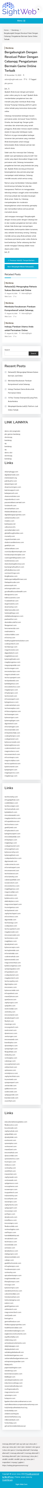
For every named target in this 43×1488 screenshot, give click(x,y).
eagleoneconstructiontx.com (15, 1334)
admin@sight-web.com (13, 79)
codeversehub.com (12, 957)
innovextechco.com (12, 886)
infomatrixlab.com (11, 953)
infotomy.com (10, 638)
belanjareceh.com (11, 493)
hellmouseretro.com (12, 598)
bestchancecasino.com (13, 1374)
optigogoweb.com (11, 1095)
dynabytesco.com (11, 1251)
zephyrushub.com (11, 1131)
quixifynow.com (10, 1000)
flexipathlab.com (11, 1052)
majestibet (6, 1462)
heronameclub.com (12, 628)
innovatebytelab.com (12, 837)
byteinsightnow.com (12, 745)
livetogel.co (9, 1318)
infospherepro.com (12, 1266)
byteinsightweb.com (12, 659)
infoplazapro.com (11, 693)
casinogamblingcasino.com (15, 558)
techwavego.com (11, 923)
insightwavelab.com (12, 1279)
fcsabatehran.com (11, 601)
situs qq (5, 1447)
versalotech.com (11, 1239)
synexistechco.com (12, 1159)
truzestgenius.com (12, 907)
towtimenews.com (12, 561)
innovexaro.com (11, 987)
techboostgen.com (12, 806)
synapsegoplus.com (12, 969)
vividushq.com (10, 1055)
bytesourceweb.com (12, 742)
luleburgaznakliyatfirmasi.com (16, 579)
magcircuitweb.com (12, 674)
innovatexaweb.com (12, 815)
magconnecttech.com (13, 1312)
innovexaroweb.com (12, 935)
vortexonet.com (11, 1146)
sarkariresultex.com (12, 518)
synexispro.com (11, 1395)
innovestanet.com (11, 1015)
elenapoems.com (11, 595)
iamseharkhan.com (12, 509)
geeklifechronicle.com (13, 1263)
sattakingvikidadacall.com (14, 1352)
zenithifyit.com (10, 1171)
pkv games (9, 83)
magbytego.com (11, 843)
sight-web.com (21, 1484)
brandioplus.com (11, 1043)
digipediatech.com (11, 653)
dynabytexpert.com (12, 1018)
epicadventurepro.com (13, 1275)
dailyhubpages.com (12, 1346)
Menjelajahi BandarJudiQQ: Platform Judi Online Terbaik (23, 408)
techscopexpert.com (12, 678)
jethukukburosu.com (12, 570)
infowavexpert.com (12, 699)
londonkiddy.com (11, 1411)
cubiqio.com (9, 1260)
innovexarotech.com (12, 754)
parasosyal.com (11, 585)
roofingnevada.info (12, 1389)
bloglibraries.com (11, 576)
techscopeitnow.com (12, 764)
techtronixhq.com (11, 797)
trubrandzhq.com (11, 1196)
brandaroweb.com (11, 1098)
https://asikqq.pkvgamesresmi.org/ (15, 1465)
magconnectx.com (12, 1392)
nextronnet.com (11, 1030)
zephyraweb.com (11, 1177)
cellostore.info (10, 527)
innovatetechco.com (12, 687)
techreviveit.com (11, 696)
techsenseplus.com (12, 708)
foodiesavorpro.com (12, 1269)
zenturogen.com (11, 1036)
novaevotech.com (11, 883)
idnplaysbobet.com (12, 1349)
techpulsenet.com (11, 910)
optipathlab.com (11, 1134)
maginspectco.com (12, 773)
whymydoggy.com (11, 472)
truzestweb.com (11, 1079)
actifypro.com (10, 1214)
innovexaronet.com (12, 870)
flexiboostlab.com (11, 1226)
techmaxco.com (11, 1242)
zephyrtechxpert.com (13, 914)
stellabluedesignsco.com (14, 616)
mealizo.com (9, 521)
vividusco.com (10, 1165)
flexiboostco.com (11, 1125)
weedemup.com (11, 1371)
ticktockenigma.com (12, 1300)
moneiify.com (10, 536)
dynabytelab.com (11, 1137)
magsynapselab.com (12, 665)
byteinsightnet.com (12, 855)
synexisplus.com (11, 1143)
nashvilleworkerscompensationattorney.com (21, 1404)
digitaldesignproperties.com (15, 515)
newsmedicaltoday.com (13, 1386)
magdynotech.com (12, 978)
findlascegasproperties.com (15, 1325)
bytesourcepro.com (12, 947)
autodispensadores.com (14, 1380)
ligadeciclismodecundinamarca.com (18, 1401)
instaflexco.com (11, 1220)
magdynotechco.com (13, 818)
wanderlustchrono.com (13, 1291)
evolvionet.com (10, 1140)
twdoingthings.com (12, 613)
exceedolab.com (11, 1245)
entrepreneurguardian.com (14, 1361)
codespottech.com (12, 644)
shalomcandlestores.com (14, 542)
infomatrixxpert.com (12, 867)
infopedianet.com (11, 972)
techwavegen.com (11, 714)
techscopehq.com (11, 981)
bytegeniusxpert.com (12, 834)
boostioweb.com (11, 1128)
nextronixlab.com (11, 1009)
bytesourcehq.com (12, 852)
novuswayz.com (11, 1211)
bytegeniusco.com (11, 702)
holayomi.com (10, 1398)
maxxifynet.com (11, 1149)
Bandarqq (9, 48)
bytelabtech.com (11, 812)
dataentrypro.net (11, 484)
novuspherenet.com (12, 1064)
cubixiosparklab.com (12, 880)
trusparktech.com (11, 1192)
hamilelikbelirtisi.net (12, 1236)
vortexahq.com (10, 1168)
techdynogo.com (11, 647)
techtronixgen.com (12, 668)
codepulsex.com (11, 926)
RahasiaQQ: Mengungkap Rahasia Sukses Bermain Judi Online (23, 374)
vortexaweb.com (11, 1180)
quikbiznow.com (11, 1089)
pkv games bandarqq (12, 434)
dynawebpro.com (11, 1046)
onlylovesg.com (10, 1340)
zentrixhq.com (10, 1012)
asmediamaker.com (12, 530)
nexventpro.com (11, 1202)
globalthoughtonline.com (14, 533)
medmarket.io (10, 631)
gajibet (20, 1462)
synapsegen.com (11, 1049)
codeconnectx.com (12, 864)
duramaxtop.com (11, 607)
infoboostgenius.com (13, 711)
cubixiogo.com (10, 1061)
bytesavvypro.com (11, 717)
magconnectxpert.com (13, 904)
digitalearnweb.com (12, 475)
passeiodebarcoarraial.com (15, 502)
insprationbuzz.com (12, 499)
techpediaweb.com (12, 681)
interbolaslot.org (11, 478)
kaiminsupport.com (12, 490)
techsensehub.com (12, 809)
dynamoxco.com (11, 1033)
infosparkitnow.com (12, 821)
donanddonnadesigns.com (15, 1331)
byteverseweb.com (12, 960)
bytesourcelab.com (12, 990)
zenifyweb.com (10, 1315)
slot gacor (36, 1447)
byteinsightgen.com (12, 721)
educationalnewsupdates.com (16, 1122)
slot (19, 1447)
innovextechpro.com (12, 671)
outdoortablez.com (12, 635)
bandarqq (8, 440)
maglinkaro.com (11, 941)
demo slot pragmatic (12, 431)
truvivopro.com (10, 1162)
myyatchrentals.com (12, 539)
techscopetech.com (12, 929)
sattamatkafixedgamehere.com (16, 1358)
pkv (23, 1447)
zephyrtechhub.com (12, 1076)
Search (7, 350)
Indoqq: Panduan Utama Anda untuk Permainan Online (21, 391)
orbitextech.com (11, 1309)
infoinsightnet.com (12, 849)
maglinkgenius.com (12, 889)
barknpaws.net (10, 524)
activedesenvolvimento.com (15, 1343)
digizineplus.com (11, 984)
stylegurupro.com (11, 1254)
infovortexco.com (11, 917)
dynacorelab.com (11, 1156)
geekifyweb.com (11, 827)
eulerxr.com (9, 1303)
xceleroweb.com (11, 1092)
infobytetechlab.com (12, 733)
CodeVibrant (7, 1480)
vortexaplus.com (11, 1058)
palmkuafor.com (11, 481)
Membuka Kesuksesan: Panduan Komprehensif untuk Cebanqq (20, 382)
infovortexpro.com (12, 757)
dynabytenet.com (11, 944)
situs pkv (32, 1444)
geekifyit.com (10, 545)
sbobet (28, 1447)
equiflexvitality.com (12, 1337)
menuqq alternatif (9, 1444)
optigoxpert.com (11, 1208)
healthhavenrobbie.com (13, 1328)
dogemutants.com (11, 604)
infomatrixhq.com (11, 877)
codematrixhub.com (12, 705)
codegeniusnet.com (12, 846)
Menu (20, 20)
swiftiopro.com (10, 1232)
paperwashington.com (13, 1368)
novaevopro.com (11, 1189)
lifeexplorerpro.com (12, 1282)
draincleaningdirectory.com (15, 564)
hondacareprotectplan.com (15, 555)
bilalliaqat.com (10, 1377)
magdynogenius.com (12, 662)
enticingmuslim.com (12, 588)
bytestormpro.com (12, 1288)
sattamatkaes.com (12, 549)
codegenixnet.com (11, 739)
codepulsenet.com (12, 975)
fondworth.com (10, 505)
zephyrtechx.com (11, 1205)
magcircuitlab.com (11, 892)
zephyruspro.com (11, 1003)
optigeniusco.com (11, 1183)
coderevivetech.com (12, 748)
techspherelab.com (12, 950)
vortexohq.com (10, 1272)
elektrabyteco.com (12, 901)
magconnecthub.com (13, 963)
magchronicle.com (12, 650)
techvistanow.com (11, 874)
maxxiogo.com (10, 1024)
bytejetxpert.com (11, 770)
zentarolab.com (10, 1086)
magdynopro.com (11, 690)
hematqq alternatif (9, 1456)
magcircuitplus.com (12, 760)
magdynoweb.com (11, 932)
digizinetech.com (11, 724)
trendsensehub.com (12, 1297)
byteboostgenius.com (13, 966)
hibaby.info (9, 1365)
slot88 (4, 1459)
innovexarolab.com (12, 730)
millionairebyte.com (12, 1420)
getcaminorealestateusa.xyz (15, 1426)
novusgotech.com (11, 1027)
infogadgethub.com (12, 800)
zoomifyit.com (10, 1101)
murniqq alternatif (23, 1450)
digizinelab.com (10, 920)
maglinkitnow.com (11, 656)
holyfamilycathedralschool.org (16, 1408)
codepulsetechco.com (13, 858)
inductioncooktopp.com (13, 1383)
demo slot (8, 453)
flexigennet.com (11, 625)
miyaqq (14, 1462)
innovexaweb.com (11, 1039)
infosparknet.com (11, 993)
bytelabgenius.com (12, 684)
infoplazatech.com (12, 831)
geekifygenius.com (12, 1306)
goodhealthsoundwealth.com (15, 592)
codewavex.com (11, 895)
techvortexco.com (11, 824)
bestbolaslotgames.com (14, 1355)
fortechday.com (11, 1423)
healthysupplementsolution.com (17, 641)
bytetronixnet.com (11, 767)
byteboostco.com (11, 898)
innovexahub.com (11, 1153)
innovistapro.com (11, 1223)
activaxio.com (10, 1248)
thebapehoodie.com (12, 582)
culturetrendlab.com (12, 1294)
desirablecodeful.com (13, 622)
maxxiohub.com (11, 1174)
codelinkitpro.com (11, 803)
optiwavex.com (10, 1070)
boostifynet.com (11, 1199)
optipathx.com (10, 1006)
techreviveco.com (11, 938)
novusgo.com (10, 1285)
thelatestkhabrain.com (13, 512)
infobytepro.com (11, 840)
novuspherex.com (11, 1186)
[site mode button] (39, 9)
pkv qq (19, 1444)
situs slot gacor (9, 1450)
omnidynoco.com (11, 1073)
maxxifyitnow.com (11, 996)
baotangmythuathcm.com (14, 567)
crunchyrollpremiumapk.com (15, 552)
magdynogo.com (11, 776)
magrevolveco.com (12, 751)
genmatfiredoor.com (12, 1322)
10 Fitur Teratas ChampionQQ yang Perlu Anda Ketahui (22, 399)
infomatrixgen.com (12, 727)
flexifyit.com (9, 1021)
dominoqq (8, 437)
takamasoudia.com (12, 610)
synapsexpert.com (11, 1082)
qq (5, 443)
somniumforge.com (12, 573)
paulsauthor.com (11, 619)
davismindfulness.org (13, 1417)
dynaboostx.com (11, 1217)
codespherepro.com (12, 736)
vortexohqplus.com (12, 1229)
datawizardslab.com (12, 1257)
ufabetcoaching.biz (12, 1414)
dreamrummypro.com (13, 487)
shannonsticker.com (12, 496)
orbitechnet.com (11, 1067)
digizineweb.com (11, 861)
